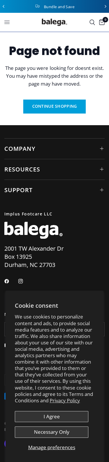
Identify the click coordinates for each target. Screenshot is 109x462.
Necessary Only (51, 432)
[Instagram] (24, 281)
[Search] (92, 22)
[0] (101, 22)
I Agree (52, 416)
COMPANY (19, 149)
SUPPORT (18, 190)
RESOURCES (22, 169)
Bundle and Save (59, 6)
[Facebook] (10, 281)
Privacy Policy (65, 400)
